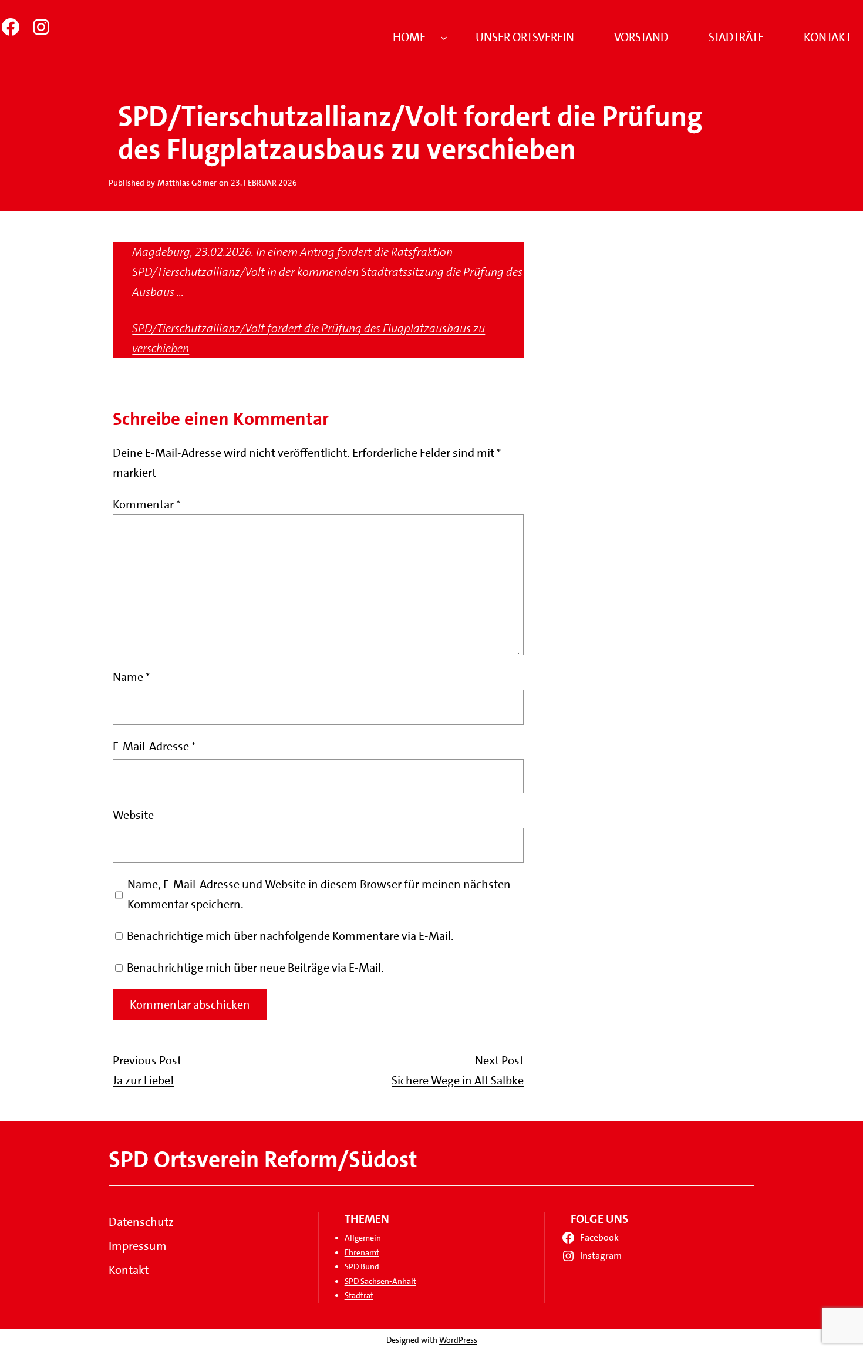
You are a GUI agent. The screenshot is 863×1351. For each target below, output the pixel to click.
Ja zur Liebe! (143, 1080)
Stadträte (736, 37)
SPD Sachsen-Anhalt (380, 1281)
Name (131, 677)
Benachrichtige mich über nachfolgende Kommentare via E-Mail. (290, 936)
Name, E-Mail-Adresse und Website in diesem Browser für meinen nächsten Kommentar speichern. (319, 894)
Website (133, 815)
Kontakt (827, 37)
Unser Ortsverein (525, 37)
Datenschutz (141, 1221)
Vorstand (641, 37)
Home (409, 37)
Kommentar (146, 504)
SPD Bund (362, 1266)
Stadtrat (359, 1295)
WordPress (458, 1340)
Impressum (138, 1246)
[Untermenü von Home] (443, 37)
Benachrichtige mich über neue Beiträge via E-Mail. (255, 967)
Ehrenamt (362, 1252)
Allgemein (363, 1237)
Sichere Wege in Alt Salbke (458, 1080)
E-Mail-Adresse (154, 746)
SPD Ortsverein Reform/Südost (263, 1159)
